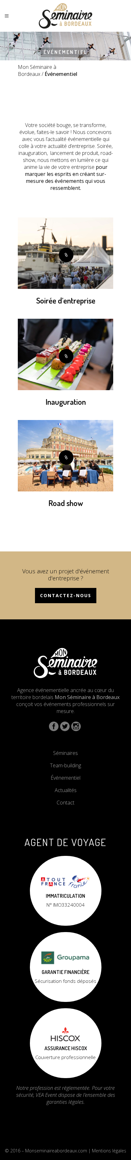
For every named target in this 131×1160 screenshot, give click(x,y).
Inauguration (65, 402)
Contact (65, 802)
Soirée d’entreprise (65, 300)
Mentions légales (109, 1151)
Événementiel (65, 777)
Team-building (65, 765)
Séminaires (65, 753)
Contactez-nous (65, 595)
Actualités (66, 790)
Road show (65, 503)
